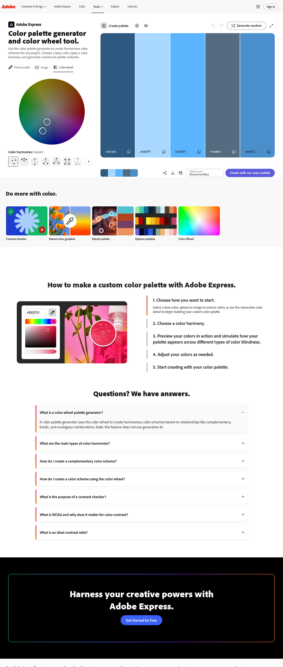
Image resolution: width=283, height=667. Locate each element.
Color (82, 6)
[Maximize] (271, 25)
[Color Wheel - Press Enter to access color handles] (52, 111)
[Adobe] (8, 6)
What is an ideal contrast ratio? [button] (64, 532)
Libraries (132, 6)
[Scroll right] (89, 161)
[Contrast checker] (137, 25)
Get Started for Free (141, 620)
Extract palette (101, 239)
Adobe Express (62, 6)
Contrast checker (16, 239)
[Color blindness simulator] (146, 25)
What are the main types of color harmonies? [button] (75, 443)
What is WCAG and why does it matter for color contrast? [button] (84, 514)
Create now (27, 221)
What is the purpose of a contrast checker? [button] (73, 496)
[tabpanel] (52, 121)
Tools (96, 6)
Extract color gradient (62, 239)
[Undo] (213, 25)
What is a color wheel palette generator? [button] (71, 412)
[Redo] (221, 25)
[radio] (13, 162)
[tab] (19, 67)
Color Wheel (186, 239)
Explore (115, 6)
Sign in (271, 6)
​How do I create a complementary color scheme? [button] (78, 461)
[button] (258, 6)
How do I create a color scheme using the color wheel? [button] (82, 479)
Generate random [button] (249, 25)
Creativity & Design (32, 6)
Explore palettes (145, 239)
